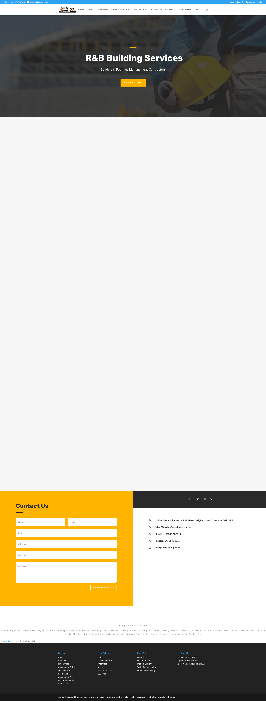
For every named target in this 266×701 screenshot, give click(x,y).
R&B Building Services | (77, 697)
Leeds (68, 634)
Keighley (245, 630)
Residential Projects (67, 680)
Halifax (174, 630)
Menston (77, 634)
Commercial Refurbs (121, 10)
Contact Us (250, 2)
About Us (240, 2)
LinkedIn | (152, 697)
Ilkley (226, 630)
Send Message (104, 587)
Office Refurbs (141, 10)
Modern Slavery (144, 663)
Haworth (207, 630)
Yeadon (192, 634)
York (200, 634)
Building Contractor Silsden (78, 345)
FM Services (102, 10)
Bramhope (62, 630)
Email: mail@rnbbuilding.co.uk (191, 663)
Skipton (172, 634)
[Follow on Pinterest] (205, 499)
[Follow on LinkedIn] (198, 499)
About (90, 10)
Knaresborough (258, 630)
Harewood (184, 630)
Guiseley (165, 630)
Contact (198, 10)
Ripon (138, 634)
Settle (146, 634)
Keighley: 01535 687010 (168, 534)
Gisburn (141, 630)
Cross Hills (114, 630)
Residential (156, 10)
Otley (85, 634)
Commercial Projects (67, 677)
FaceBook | (141, 697)
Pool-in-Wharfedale (115, 634)
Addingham (6, 630)
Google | (162, 697)
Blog (9, 641)
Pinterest (171, 697)
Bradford (50, 630)
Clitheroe (95, 630)
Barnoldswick (29, 630)
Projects (169, 10)
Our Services (185, 10)
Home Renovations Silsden (77, 227)
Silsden (163, 634)
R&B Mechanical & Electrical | (121, 697)
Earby (123, 630)
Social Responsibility (146, 667)
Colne (104, 630)
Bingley (40, 630)
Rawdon (130, 634)
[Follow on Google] (210, 499)
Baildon (17, 630)
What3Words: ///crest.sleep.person (173, 527)
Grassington (153, 630)
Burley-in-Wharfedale (79, 630)
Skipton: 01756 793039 (167, 541)
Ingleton (235, 630)
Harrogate (196, 630)
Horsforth (217, 630)
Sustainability (143, 660)
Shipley (154, 634)
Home (231, 2)
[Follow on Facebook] (189, 499)
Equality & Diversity (146, 670)
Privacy (140, 657)
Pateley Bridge (97, 634)
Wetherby (182, 634)
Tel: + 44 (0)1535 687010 (15, 2)
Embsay (132, 630)
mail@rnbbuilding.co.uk (167, 547)
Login (259, 2)
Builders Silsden (71, 462)
